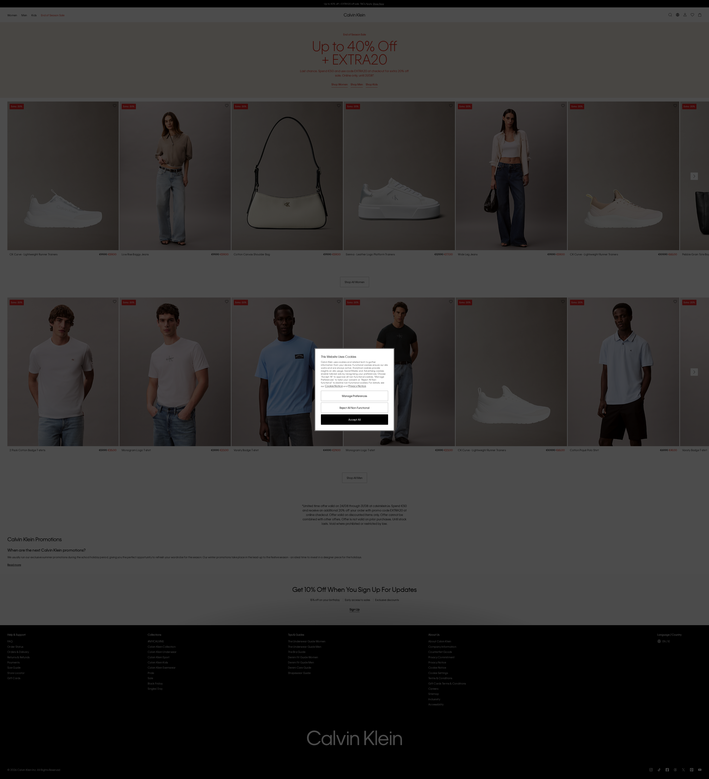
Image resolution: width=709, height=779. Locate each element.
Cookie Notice (334, 386)
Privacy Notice (357, 386)
